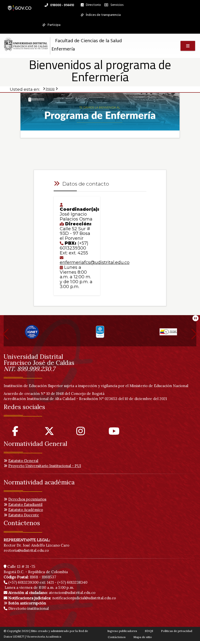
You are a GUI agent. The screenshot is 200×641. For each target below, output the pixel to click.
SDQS (149, 631)
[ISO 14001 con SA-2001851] (100, 333)
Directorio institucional (28, 608)
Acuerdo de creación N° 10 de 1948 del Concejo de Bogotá (54, 393)
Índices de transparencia (103, 15)
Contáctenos (117, 637)
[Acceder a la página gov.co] (19, 5)
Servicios (116, 5)
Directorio (92, 6)
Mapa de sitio (142, 637)
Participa (53, 25)
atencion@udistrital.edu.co (51, 592)
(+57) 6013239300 (23, 582)
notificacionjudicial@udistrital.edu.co (62, 598)
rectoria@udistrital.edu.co (26, 550)
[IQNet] (32, 333)
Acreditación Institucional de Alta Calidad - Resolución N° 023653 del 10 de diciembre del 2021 (85, 398)
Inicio (50, 89)
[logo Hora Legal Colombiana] (168, 333)
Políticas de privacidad (176, 631)
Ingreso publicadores (122, 631)
